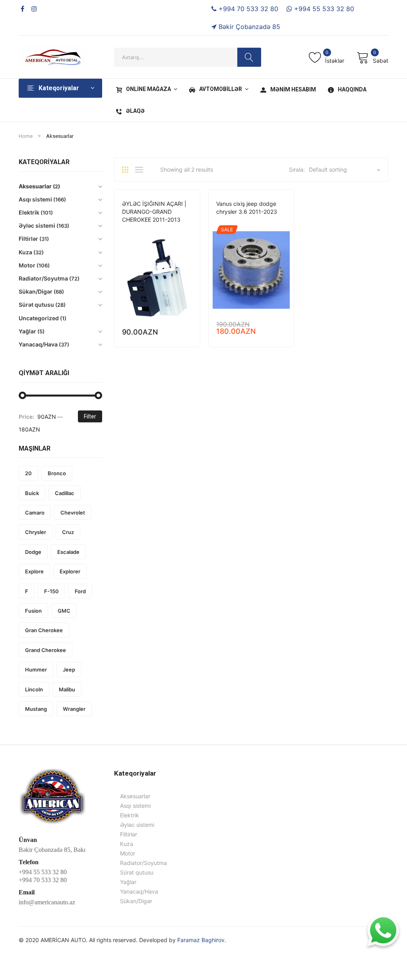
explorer (70, 571)
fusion (33, 611)
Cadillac (64, 493)
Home (26, 136)
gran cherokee (44, 630)
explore (34, 571)
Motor (255, 223)
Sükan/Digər (35, 291)
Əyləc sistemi (37, 225)
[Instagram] (34, 9)
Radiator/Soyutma (43, 278)
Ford (80, 591)
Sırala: (297, 169)
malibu (67, 689)
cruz (68, 532)
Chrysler (35, 532)
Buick (32, 493)
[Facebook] (22, 9)
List (141, 170)
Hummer (36, 669)
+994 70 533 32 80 (247, 9)
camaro (35, 512)
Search (249, 57)
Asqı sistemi (35, 199)
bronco (57, 473)
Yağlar (27, 331)
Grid (128, 170)
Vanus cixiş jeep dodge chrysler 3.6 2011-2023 (246, 207)
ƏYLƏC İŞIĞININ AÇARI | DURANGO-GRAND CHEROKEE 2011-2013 (154, 211)
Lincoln (34, 689)
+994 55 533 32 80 (323, 9)
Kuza (25, 252)
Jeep (173, 231)
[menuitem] (145, 89)
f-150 (51, 591)
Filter (90, 416)
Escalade (68, 552)
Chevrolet (72, 512)
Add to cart (189, 332)
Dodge (130, 231)
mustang (36, 709)
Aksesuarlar (35, 186)
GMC (64, 611)
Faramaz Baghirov (201, 940)
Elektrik (153, 231)
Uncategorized (39, 318)
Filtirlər (28, 238)
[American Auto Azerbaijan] (52, 56)
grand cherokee (45, 650)
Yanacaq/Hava (38, 344)
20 (28, 473)
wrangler (74, 709)
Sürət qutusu (36, 304)
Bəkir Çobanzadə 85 (248, 27)
